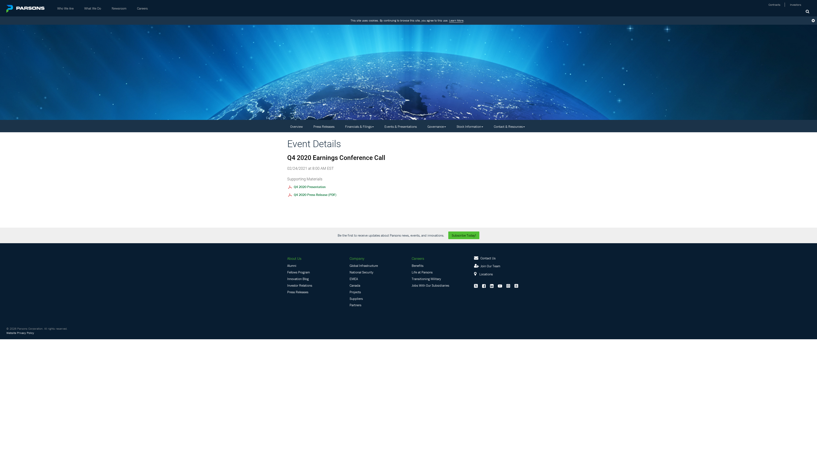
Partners (355, 305)
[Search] (808, 11)
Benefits (417, 265)
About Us (294, 258)
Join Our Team (490, 266)
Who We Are (65, 8)
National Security (361, 272)
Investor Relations (299, 285)
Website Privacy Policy (20, 333)
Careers (142, 8)
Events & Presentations (400, 126)
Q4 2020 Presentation (310, 187)
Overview (296, 126)
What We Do (92, 8)
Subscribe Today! (464, 235)
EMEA (354, 279)
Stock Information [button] (469, 126)
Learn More (456, 20)
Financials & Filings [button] (358, 126)
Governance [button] (435, 126)
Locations (485, 274)
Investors (795, 5)
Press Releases (323, 126)
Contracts (774, 5)
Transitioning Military (426, 279)
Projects (355, 292)
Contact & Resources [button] (508, 126)
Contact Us (488, 258)
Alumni (291, 265)
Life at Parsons (422, 272)
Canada (355, 285)
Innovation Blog (298, 279)
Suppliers (356, 298)
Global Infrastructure (364, 265)
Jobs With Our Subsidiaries (430, 285)
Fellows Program (298, 272)
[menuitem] (65, 8)
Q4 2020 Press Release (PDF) (315, 195)
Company (357, 258)
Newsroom (119, 8)
